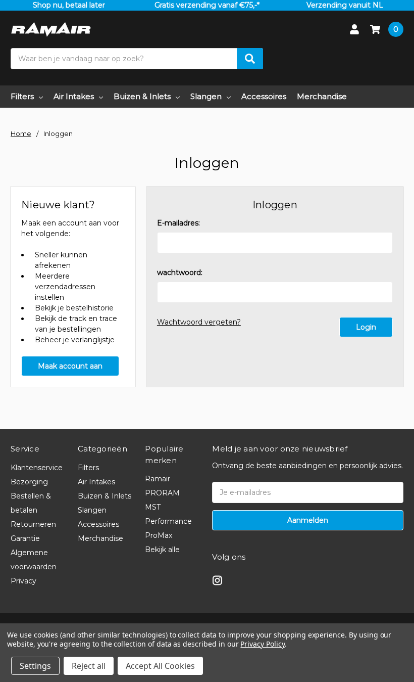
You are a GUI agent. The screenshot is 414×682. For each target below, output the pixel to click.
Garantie (25, 538)
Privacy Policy (262, 644)
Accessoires (263, 96)
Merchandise (322, 96)
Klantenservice (37, 467)
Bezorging (29, 481)
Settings (35, 665)
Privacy (23, 580)
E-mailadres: (178, 223)
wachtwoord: (179, 272)
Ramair (157, 478)
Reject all (89, 665)
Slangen (206, 96)
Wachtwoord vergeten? (199, 322)
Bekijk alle (162, 549)
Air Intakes (74, 96)
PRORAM (162, 492)
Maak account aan (70, 366)
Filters (22, 96)
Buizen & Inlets (142, 96)
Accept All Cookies (160, 665)
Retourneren (33, 524)
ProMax (158, 535)
